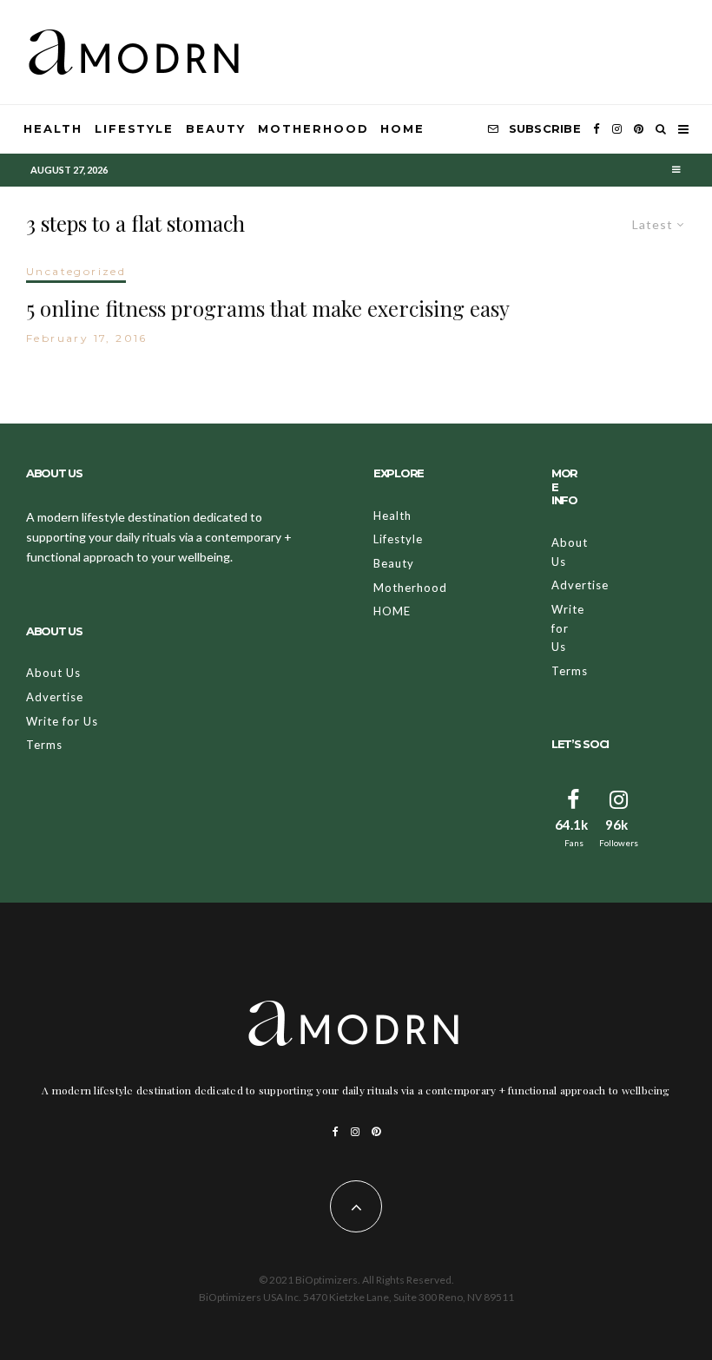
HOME (402, 128)
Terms (44, 745)
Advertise (54, 697)
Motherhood (313, 128)
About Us (53, 673)
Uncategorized (76, 271)
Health (52, 128)
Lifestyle (135, 128)
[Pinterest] (638, 129)
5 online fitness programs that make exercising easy (268, 308)
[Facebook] (596, 129)
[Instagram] (617, 129)
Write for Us (62, 721)
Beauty (216, 128)
